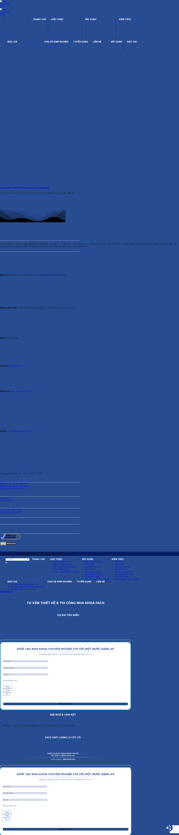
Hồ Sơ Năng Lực (57, 29)
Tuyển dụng (80, 41)
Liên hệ (97, 41)
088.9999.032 (16, 366)
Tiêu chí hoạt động (59, 24)
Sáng (7, 687)
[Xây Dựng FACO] (18, 19)
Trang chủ (39, 19)
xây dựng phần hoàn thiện (139, 46)
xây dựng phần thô (135, 44)
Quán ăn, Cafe (91, 37)
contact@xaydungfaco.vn (20, 431)
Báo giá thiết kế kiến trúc (20, 49)
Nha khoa (88, 29)
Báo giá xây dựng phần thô (20, 44)
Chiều (7, 690)
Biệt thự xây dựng (93, 22)
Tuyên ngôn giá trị (59, 22)
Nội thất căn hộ (92, 27)
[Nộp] (6, 562)
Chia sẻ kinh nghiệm (56, 41)
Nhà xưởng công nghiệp (96, 39)
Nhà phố (88, 24)
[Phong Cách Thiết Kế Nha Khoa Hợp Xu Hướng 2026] (27, 182)
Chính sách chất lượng (62, 27)
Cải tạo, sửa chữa (93, 32)
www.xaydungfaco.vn (21, 391)
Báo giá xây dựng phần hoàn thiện (23, 46)
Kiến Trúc (125, 19)
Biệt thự (122, 22)
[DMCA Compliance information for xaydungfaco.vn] (11, 539)
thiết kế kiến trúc (135, 49)
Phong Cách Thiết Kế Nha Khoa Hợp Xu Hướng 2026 (24, 188)
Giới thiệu (57, 19)
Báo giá (12, 41)
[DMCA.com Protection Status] (8, 544)
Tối (6, 694)
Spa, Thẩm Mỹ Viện (93, 34)
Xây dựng (91, 19)
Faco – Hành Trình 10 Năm (62, 32)
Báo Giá (132, 41)
